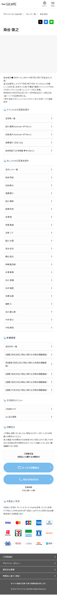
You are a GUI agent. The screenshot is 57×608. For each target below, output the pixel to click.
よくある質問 (10, 416)
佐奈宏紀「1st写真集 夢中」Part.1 (19, 150)
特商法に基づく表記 (11, 576)
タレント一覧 (31, 14)
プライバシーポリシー (12, 563)
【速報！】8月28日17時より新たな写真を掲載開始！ (26, 354)
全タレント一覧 (11, 169)
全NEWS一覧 (11, 346)
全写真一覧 (10, 118)
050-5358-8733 (31, 479)
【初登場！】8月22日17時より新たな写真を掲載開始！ (25, 364)
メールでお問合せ (30, 467)
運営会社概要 (9, 569)
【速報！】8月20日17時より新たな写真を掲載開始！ (26, 373)
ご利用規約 (7, 556)
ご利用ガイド (10, 408)
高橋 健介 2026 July (14, 142)
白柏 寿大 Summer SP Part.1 (18, 134)
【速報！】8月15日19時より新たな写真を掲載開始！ (26, 381)
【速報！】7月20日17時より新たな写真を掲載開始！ (26, 389)
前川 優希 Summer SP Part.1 (18, 126)
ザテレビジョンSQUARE (12, 14)
